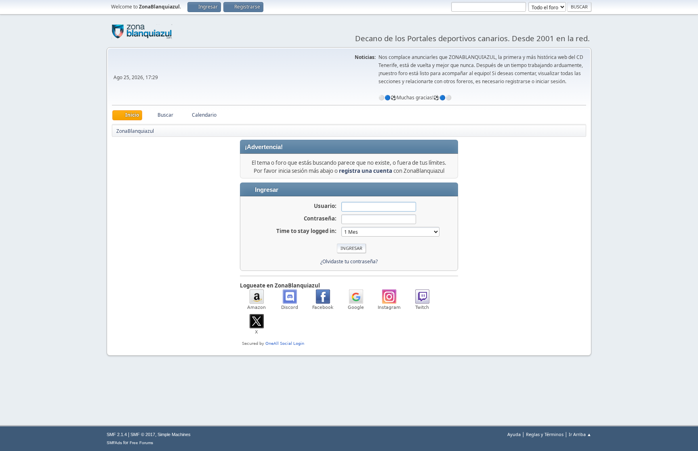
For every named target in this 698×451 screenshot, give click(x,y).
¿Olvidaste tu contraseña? (349, 261)
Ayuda (514, 434)
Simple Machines (174, 434)
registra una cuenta (365, 170)
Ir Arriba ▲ (580, 434)
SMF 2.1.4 (117, 434)
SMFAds (114, 443)
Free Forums (141, 443)
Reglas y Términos (544, 434)
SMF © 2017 (142, 434)
